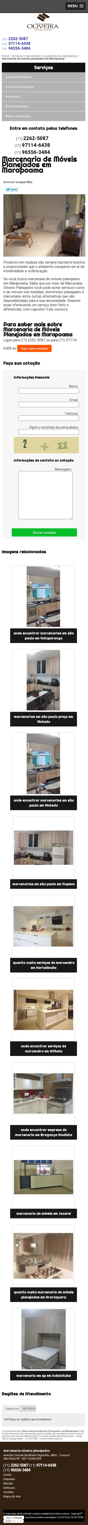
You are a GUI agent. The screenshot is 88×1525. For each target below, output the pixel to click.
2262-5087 (18, 38)
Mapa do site (12, 1496)
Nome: (74, 386)
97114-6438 (19, 43)
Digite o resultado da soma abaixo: (54, 427)
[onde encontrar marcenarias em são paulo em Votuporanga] (43, 596)
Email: (74, 400)
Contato (8, 1492)
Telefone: (72, 413)
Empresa (9, 1479)
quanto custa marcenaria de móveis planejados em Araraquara (44, 1294)
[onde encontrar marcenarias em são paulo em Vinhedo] (43, 764)
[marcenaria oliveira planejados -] (44, 22)
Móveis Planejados (16, 106)
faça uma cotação (34, 348)
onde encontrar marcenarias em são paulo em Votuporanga (44, 635)
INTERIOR (29, 1408)
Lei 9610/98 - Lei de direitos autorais (44, 1438)
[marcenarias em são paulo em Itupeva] (43, 847)
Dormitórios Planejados (19, 86)
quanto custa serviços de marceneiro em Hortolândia (43, 965)
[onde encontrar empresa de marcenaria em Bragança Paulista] (43, 1093)
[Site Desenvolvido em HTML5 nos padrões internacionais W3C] (13, 1521)
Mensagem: (64, 469)
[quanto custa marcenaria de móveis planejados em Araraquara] (43, 1255)
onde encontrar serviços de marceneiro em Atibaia (43, 1048)
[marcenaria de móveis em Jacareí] (43, 1177)
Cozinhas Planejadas (18, 77)
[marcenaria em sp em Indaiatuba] (43, 1339)
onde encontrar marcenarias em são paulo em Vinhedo (44, 802)
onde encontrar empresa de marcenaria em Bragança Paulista (43, 1132)
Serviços (43, 67)
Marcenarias (13, 96)
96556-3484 (19, 48)
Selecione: (12, 1408)
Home (7, 1474)
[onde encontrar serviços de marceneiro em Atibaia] (43, 1010)
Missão (8, 1483)
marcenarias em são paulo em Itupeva (43, 884)
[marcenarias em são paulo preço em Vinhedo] (43, 680)
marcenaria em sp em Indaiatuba (43, 1376)
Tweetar (12, 189)
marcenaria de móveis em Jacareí (43, 1213)
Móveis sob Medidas (17, 116)
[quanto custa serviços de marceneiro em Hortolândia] (43, 926)
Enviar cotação (44, 532)
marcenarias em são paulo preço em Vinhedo (43, 719)
